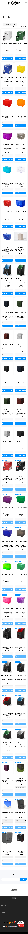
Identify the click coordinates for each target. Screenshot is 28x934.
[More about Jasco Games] (14, 890)
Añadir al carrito (7, 59)
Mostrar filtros (10, 25)
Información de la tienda (6, 916)
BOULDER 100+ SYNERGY (7, 813)
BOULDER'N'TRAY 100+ (20, 813)
